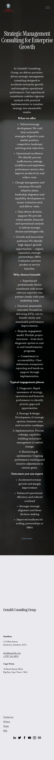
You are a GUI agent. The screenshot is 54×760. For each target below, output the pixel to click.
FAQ (5, 731)
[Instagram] (34, 737)
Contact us (8, 717)
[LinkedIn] (14, 737)
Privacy (6, 722)
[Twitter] (19, 737)
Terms (6, 726)
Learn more (27, 539)
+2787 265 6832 (10, 656)
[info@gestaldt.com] (39, 737)
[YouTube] (29, 737)
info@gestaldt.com (12, 653)
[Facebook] (24, 737)
